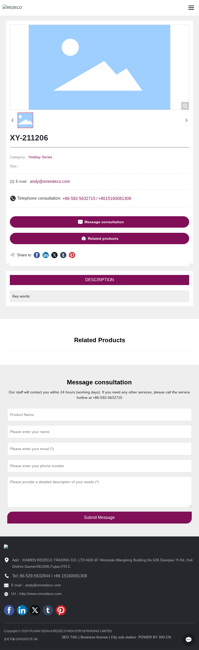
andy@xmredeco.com (50, 181)
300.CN (165, 637)
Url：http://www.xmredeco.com (36, 594)
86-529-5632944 (35, 576)
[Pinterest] (72, 255)
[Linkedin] (45, 255)
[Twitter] (54, 255)
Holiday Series (40, 157)
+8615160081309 (114, 198)
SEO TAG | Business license (85, 637)
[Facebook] (37, 255)
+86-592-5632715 (78, 198)
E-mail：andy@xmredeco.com (36, 585)
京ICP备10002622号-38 (21, 639)
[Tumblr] (63, 255)
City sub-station (123, 637)
